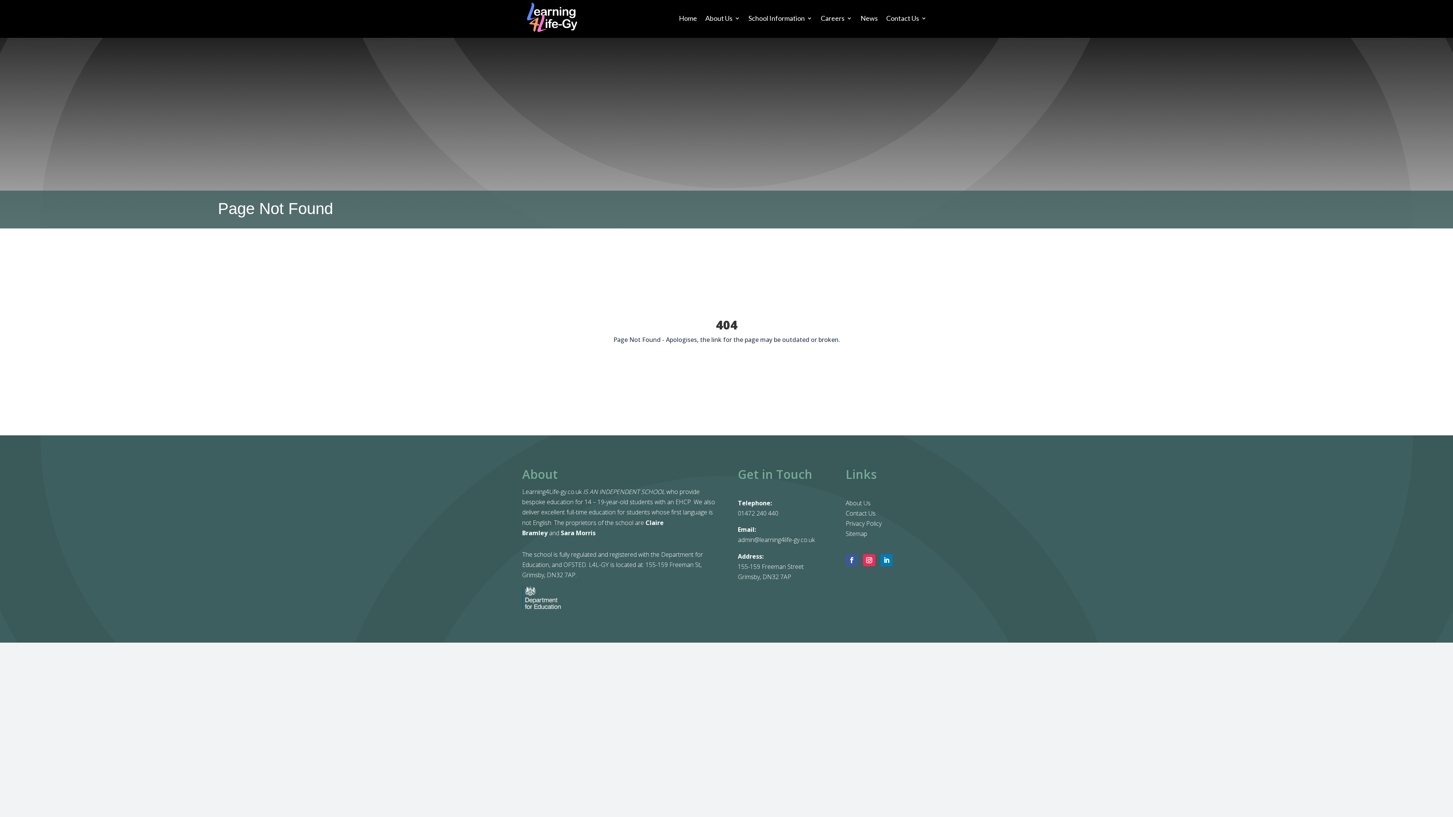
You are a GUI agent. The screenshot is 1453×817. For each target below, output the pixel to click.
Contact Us (902, 18)
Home (688, 18)
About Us (719, 18)
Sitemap (856, 534)
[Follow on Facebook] (852, 560)
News (869, 18)
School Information (776, 18)
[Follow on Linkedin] (887, 560)
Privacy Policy (864, 523)
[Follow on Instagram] (869, 560)
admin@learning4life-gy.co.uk (776, 540)
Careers (833, 18)
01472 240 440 (758, 513)
